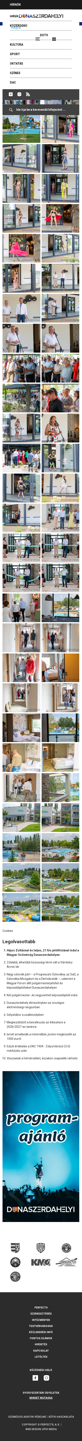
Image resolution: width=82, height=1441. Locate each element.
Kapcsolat (41, 1350)
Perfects (41, 1307)
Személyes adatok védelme (27, 1416)
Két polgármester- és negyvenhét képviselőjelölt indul (42, 995)
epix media (49, 1429)
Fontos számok (41, 1338)
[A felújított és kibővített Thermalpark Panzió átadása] (21, 146)
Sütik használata (61, 1416)
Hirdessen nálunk (24, 14)
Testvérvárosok (41, 1326)
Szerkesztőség (41, 1313)
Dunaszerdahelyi (11, 94)
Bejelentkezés (69, 37)
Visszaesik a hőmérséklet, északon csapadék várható (42, 1058)
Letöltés (41, 1356)
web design (33, 1429)
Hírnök (15, 4)
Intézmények (41, 1320)
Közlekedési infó (41, 1332)
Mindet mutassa (41, 1397)
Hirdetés (41, 1344)
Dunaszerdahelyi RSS (28, 94)
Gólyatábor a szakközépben (25, 1014)
